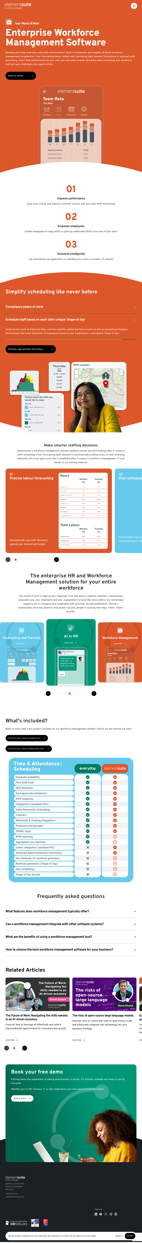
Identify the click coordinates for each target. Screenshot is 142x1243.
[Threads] (116, 1218)
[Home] (15, 5)
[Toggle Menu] (134, 6)
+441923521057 (12, 1197)
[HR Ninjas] (16, 1227)
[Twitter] (105, 1218)
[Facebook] (100, 1217)
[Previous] (48, 697)
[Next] (56, 563)
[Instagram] (111, 1217)
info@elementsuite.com (15, 1200)
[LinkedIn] (96, 1217)
